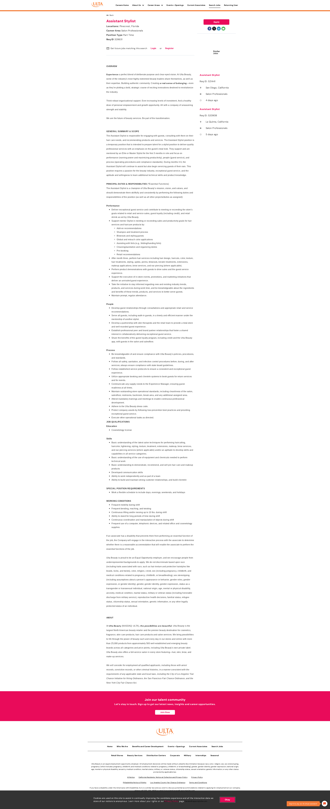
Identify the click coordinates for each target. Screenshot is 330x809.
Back (112, 15)
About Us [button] (136, 5)
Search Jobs (214, 5)
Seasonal (215, 755)
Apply (216, 22)
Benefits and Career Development (148, 746)
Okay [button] (227, 799)
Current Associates (196, 5)
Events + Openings (175, 5)
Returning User (231, 5)
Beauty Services (134, 755)
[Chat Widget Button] (324, 803)
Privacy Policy (171, 801)
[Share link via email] (223, 28)
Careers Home (122, 5)
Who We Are (122, 746)
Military (187, 755)
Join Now (165, 712)
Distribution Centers (156, 755)
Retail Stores (117, 755)
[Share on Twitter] (214, 28)
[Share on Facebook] (209, 28)
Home (110, 746)
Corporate (175, 755)
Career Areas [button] (154, 5)
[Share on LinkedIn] (218, 28)
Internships (201, 755)
